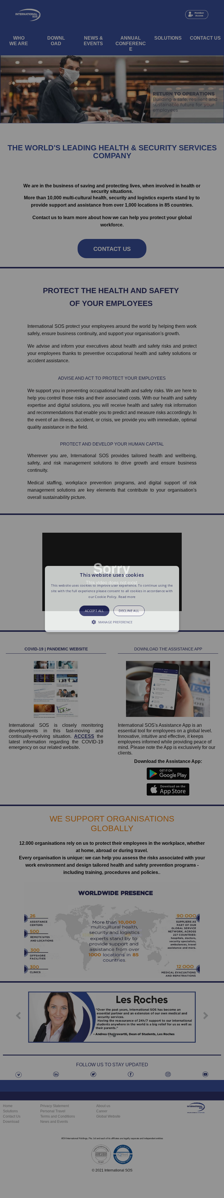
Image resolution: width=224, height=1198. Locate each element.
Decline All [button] (129, 610)
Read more (127, 596)
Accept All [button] (94, 610)
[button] (112, 599)
